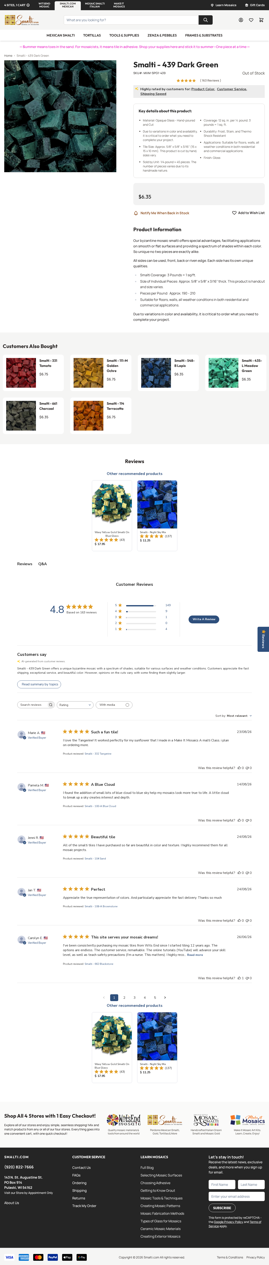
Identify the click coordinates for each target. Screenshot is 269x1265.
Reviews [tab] (24, 563)
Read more (195, 955)
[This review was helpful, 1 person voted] (239, 978)
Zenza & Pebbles (162, 35)
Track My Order (84, 1205)
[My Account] (241, 20)
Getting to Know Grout (158, 1190)
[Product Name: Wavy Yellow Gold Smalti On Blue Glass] (112, 515)
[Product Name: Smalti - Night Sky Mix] (157, 515)
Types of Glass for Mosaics (161, 1221)
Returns (78, 1198)
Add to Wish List (251, 212)
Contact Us (81, 1167)
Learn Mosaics (226, 5)
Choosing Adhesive (155, 1182)
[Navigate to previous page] (104, 997)
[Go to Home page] (21, 20)
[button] (44, 5)
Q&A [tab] (42, 563)
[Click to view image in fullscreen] (60, 116)
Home (8, 56)
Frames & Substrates (203, 35)
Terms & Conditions (230, 1257)
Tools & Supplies (124, 35)
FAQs (76, 1175)
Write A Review (204, 619)
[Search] (206, 20)
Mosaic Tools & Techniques (161, 1198)
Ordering (79, 1182)
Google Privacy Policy (228, 1222)
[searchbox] (32, 704)
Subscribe (222, 1208)
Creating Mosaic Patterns (160, 1205)
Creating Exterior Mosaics (160, 1236)
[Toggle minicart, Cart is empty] (261, 20)
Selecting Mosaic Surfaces (161, 1175)
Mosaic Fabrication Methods (162, 1213)
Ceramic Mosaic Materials (161, 1228)
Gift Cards (257, 5)
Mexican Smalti (61, 35)
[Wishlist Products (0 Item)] (251, 20)
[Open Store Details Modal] (28, 5)
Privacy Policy (255, 1257)
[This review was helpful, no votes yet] (239, 768)
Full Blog (147, 1167)
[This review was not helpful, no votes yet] (247, 768)
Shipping (79, 1190)
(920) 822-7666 (19, 1166)
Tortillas (92, 35)
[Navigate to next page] (165, 997)
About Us (11, 1202)
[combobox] (75, 705)
